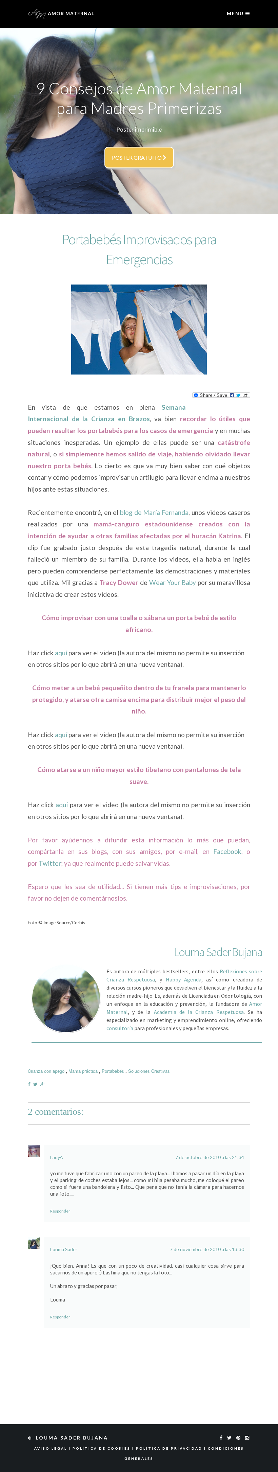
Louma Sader (63, 1249)
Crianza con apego (46, 1071)
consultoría (119, 1028)
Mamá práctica (83, 1071)
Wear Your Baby (172, 582)
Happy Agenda (183, 979)
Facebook (227, 851)
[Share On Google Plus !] (43, 1084)
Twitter (50, 863)
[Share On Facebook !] (30, 1084)
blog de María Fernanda (154, 512)
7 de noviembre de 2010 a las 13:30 (207, 1249)
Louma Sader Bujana (73, 1438)
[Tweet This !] (36, 1084)
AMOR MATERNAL (70, 13)
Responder (60, 1211)
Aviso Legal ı (53, 1448)
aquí (61, 653)
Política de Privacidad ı (172, 1448)
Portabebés (113, 1071)
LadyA (56, 1157)
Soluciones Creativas (149, 1071)
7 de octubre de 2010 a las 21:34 (209, 1157)
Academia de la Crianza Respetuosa (199, 1012)
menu (236, 13)
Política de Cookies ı (104, 1448)
